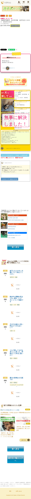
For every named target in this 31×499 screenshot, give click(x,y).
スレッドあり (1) (15, 25)
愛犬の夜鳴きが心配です (16, 378)
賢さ (11, 358)
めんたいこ (12, 68)
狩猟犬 (15, 358)
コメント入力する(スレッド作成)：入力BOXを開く (15, 155)
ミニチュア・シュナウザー (16, 385)
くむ (4, 162)
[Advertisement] (15, 36)
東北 (7, 15)
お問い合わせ (19, 491)
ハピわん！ (6, 2)
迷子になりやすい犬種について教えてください (16, 272)
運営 (10, 491)
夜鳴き (15, 382)
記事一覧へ (23, 440)
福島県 (10, 15)
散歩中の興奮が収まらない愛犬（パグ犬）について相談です (16, 299)
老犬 (11, 382)
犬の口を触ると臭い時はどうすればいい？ (16, 326)
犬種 (16, 277)
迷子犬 (12, 277)
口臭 (11, 331)
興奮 (18, 305)
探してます (3, 15)
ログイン (23, 3)
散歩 (11, 305)
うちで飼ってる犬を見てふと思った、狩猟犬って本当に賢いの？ (16, 352)
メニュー (28, 3)
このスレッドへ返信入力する (9, 179)
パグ (15, 305)
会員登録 (19, 3)
